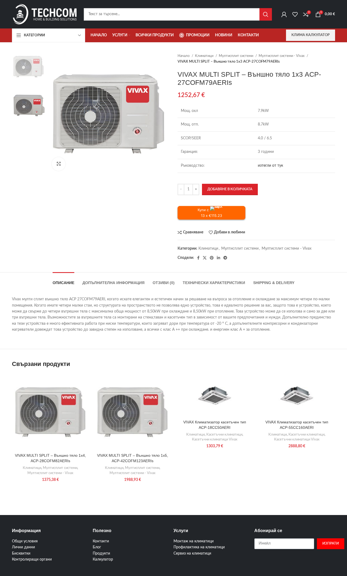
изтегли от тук (270, 166)
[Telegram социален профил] (225, 257)
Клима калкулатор (310, 35)
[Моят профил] (284, 14)
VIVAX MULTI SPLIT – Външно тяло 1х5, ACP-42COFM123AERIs (132, 458)
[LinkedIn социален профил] (218, 257)
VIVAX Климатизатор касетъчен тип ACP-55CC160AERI (296, 425)
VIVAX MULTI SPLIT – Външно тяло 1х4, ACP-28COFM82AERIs (50, 458)
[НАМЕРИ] (265, 14)
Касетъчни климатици (224, 434)
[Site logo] (45, 14)
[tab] (63, 280)
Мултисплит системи (236, 56)
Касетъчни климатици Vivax (214, 439)
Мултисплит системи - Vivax (282, 56)
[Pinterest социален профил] (211, 257)
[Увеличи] (58, 164)
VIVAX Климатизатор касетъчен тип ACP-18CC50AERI (214, 425)
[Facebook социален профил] (198, 257)
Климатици (204, 56)
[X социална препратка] (204, 257)
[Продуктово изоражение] (214, 395)
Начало (184, 56)
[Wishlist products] (295, 14)
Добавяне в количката (229, 189)
